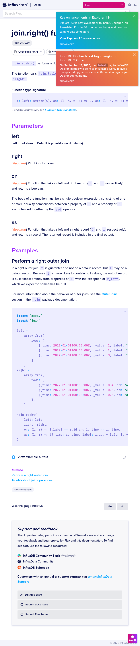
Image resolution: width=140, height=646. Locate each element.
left (15, 136)
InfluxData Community (38, 561)
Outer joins (109, 294)
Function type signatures (60, 110)
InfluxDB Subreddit (36, 568)
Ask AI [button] (132, 640)
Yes (110, 506)
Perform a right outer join (40, 261)
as (14, 222)
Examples (25, 250)
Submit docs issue (36, 604)
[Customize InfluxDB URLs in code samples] (129, 5)
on (15, 176)
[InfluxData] (15, 5)
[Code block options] (125, 96)
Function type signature (29, 90)
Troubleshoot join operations (32, 480)
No (122, 506)
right (17, 156)
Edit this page (33, 595)
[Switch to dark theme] (135, 5)
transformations (22, 489)
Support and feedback (37, 529)
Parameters (27, 126)
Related (17, 470)
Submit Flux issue (36, 614)
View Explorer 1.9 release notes (80, 38)
